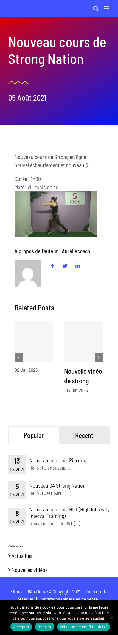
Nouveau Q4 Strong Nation (57, 485)
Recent (84, 435)
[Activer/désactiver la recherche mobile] (96, 8)
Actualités (22, 555)
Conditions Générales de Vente (68, 599)
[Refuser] (111, 617)
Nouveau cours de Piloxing (57, 460)
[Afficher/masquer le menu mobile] (107, 8)
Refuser (45, 627)
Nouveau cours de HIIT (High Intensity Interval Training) (69, 512)
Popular (34, 435)
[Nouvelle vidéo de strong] (83, 341)
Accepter (21, 627)
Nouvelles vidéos (30, 569)
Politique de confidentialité (84, 627)
